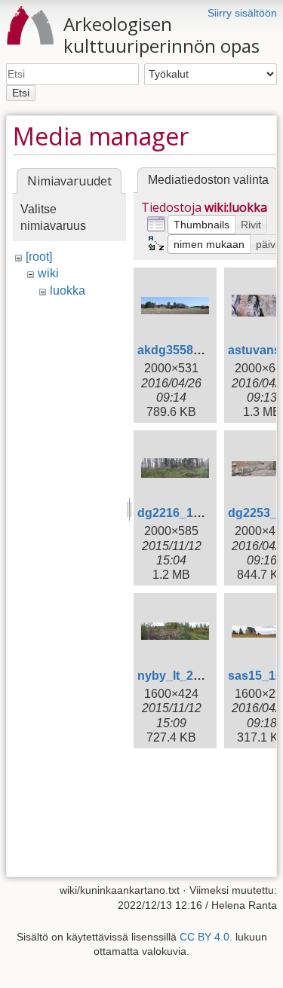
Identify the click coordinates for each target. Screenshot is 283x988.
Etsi (20, 93)
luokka (67, 290)
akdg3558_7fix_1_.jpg (199, 350)
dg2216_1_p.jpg (183, 512)
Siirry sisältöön (242, 13)
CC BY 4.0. (206, 937)
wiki (48, 273)
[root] (39, 256)
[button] (201, 224)
